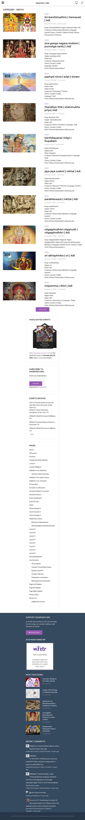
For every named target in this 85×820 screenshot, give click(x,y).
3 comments (61, 80)
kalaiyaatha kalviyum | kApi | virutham (49, 729)
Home (31, 505)
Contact (32, 463)
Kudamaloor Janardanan (40, 577)
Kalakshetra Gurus (35, 519)
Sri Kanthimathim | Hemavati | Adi (62, 19)
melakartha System (38, 601)
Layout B (32, 532)
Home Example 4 (35, 515)
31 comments (46, 695)
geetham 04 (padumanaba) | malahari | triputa (49, 703)
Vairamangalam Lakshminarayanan (43, 526)
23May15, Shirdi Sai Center (38, 416)
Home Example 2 (35, 508)
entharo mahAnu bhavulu (40, 474)
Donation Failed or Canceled (39, 491)
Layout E (32, 543)
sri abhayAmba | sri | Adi (59, 255)
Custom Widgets (35, 467)
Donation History (35, 494)
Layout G (32, 550)
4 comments (61, 289)
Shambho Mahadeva (33, 796)
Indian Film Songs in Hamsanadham (38, 788)
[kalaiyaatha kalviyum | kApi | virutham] (33, 730)
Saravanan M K (34, 800)
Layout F (32, 546)
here (38, 358)
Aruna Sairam (36, 563)
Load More (42, 309)
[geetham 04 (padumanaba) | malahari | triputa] (33, 704)
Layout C (32, 536)
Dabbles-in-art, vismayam (38, 481)
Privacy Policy (34, 594)
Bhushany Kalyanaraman (40, 522)
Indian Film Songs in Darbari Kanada (49, 691)
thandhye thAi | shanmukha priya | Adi (62, 109)
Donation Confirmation (37, 488)
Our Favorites (34, 560)
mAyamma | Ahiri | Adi (58, 285)
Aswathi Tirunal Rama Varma (41, 567)
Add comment (62, 24)
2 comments (61, 202)
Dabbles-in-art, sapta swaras (39, 477)
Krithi (46, 14)
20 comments (46, 722)
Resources (33, 598)
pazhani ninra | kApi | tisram (62, 76)
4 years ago (55, 788)
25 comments (46, 708)
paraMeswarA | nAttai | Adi (61, 199)
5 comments (60, 144)
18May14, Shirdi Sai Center (38, 428)
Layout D (32, 539)
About (31, 450)
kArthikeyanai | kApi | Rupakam (57, 139)
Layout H (32, 553)
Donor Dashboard (35, 498)
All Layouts (33, 453)
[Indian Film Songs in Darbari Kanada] (33, 693)
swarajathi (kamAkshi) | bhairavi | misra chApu (48, 716)
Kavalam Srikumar (38, 574)
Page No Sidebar (35, 588)
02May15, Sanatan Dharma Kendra (41, 422)
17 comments (46, 733)
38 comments (46, 683)
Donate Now (33, 484)
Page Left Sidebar (35, 584)
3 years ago (55, 751)
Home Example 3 (35, 512)
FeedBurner (42, 387)
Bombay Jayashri (37, 570)
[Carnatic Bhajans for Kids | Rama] (33, 682)
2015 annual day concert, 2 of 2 (40, 353)
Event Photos (34, 501)
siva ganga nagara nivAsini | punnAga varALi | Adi (61, 45)
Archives (32, 457)
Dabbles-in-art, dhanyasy (37, 470)
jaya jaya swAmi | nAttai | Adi (62, 171)
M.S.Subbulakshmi (35, 557)
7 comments (61, 50)
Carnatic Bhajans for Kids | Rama (49, 680)
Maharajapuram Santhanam (41, 581)
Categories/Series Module (38, 460)
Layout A (32, 529)
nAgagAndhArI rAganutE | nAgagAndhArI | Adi (61, 231)
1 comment (60, 174)
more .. (32, 434)
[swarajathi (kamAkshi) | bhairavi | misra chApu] (33, 716)
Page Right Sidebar (35, 591)
